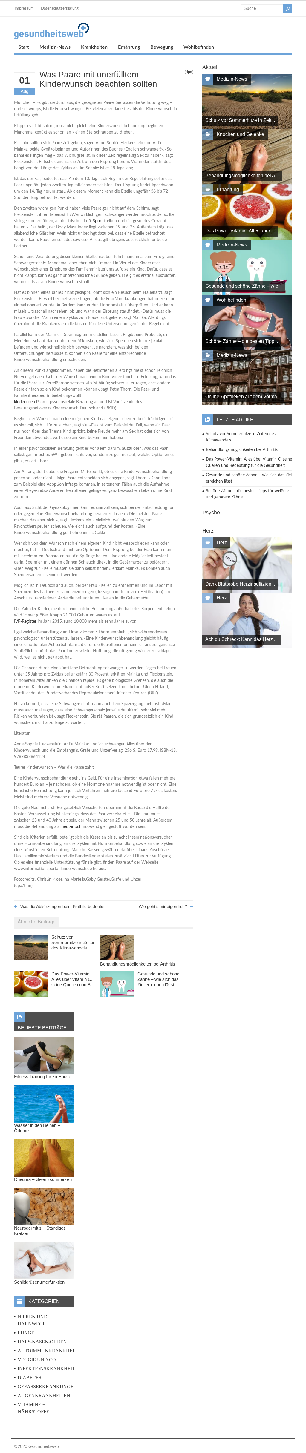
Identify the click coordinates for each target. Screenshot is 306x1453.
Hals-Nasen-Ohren (42, 1341)
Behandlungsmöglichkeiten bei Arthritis (137, 963)
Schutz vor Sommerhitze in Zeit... (240, 120)
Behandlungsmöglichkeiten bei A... (242, 175)
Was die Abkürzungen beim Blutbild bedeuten (63, 906)
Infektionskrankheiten (50, 1368)
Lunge (26, 1332)
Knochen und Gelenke (240, 134)
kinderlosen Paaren (31, 402)
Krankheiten (94, 47)
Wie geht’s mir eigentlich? (163, 906)
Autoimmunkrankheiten (51, 1350)
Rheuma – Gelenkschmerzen (43, 1179)
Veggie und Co (37, 1359)
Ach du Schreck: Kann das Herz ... (241, 639)
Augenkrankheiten (44, 1395)
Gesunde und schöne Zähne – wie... (243, 286)
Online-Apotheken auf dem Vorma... (243, 396)
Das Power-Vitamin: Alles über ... (240, 230)
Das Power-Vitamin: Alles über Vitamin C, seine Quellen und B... (72, 979)
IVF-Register (25, 621)
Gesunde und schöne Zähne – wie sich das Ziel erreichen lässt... (158, 979)
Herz (222, 542)
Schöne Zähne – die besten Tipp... (241, 341)
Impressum (24, 8)
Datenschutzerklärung (60, 8)
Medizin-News (55, 47)
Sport (98, 221)
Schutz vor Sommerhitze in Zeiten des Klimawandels (73, 942)
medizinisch (71, 827)
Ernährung (129, 47)
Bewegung (161, 47)
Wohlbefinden (198, 47)
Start (24, 47)
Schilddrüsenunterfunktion (39, 1282)
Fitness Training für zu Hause (42, 1076)
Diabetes (29, 1377)
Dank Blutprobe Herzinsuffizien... (240, 584)
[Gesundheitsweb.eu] (51, 38)
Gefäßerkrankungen (47, 1386)
